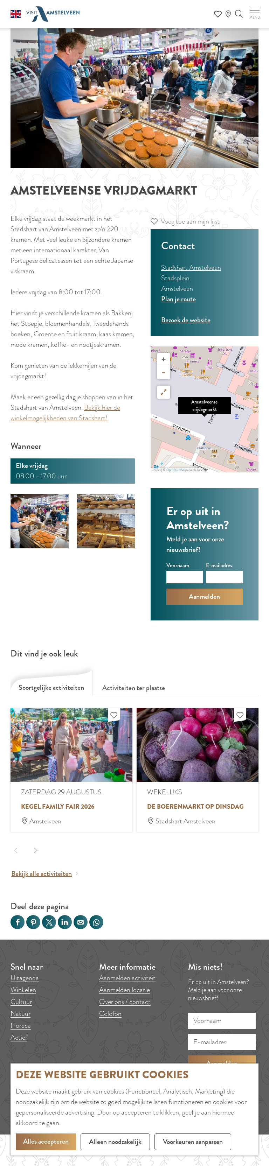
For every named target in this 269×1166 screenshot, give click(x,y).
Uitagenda (25, 978)
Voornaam (177, 565)
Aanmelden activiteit (127, 978)
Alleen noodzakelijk (115, 1142)
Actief (19, 1037)
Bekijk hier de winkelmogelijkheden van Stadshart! (65, 412)
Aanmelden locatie (124, 990)
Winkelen (23, 990)
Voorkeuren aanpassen (193, 1142)
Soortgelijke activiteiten (51, 687)
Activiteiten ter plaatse (133, 688)
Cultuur (21, 1002)
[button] (204, 409)
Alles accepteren (46, 1141)
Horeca (21, 1025)
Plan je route (178, 299)
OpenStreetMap (176, 470)
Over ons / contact (125, 1002)
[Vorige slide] (15, 850)
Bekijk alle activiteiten (41, 874)
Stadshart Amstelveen (191, 267)
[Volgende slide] (35, 850)
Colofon (110, 1014)
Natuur (20, 1014)
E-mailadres (219, 565)
